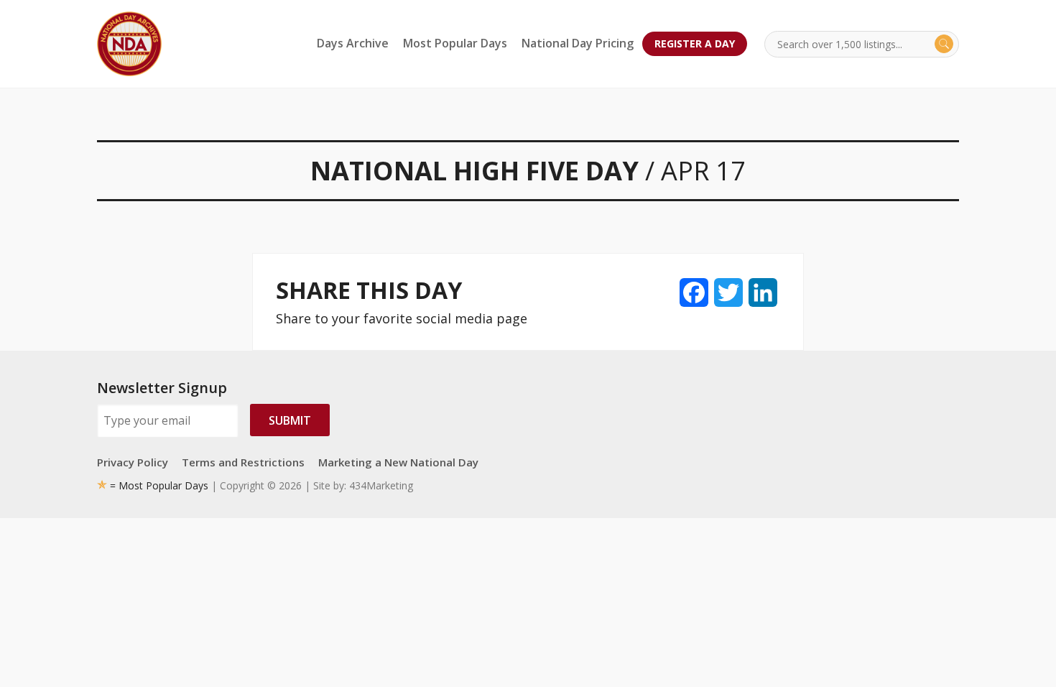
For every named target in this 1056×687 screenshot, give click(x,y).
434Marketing (381, 485)
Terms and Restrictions (243, 462)
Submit (290, 420)
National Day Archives (129, 43)
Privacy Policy (132, 462)
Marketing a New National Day (398, 462)
